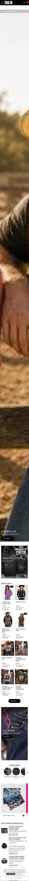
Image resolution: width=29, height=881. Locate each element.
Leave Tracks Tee (20, 629)
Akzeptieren (10, 874)
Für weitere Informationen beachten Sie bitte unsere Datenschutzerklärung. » (15, 877)
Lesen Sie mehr (13, 835)
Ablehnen (19, 874)
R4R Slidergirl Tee (7, 658)
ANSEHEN (13, 701)
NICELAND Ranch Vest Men (6, 630)
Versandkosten (5, 609)
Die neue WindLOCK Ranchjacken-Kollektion (16, 827)
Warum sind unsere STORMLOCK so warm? (17, 857)
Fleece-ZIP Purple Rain (6, 602)
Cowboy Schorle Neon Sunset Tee (7, 687)
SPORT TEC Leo (20, 602)
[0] (27, 2)
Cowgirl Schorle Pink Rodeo (20, 659)
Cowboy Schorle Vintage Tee (20, 687)
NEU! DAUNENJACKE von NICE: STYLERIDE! (17, 838)
